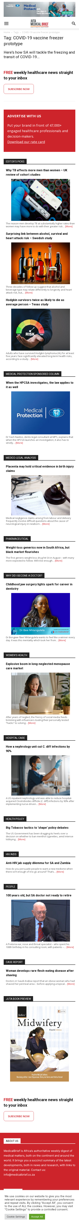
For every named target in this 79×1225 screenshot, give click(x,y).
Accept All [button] (37, 1216)
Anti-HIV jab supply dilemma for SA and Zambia (38, 863)
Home (7, 32)
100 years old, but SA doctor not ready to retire (38, 895)
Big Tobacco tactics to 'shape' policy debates (37, 827)
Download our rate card (26, 142)
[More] (69, 226)
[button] (6, 24)
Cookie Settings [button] (16, 1216)
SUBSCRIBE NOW (19, 89)
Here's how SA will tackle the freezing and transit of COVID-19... (39, 54)
